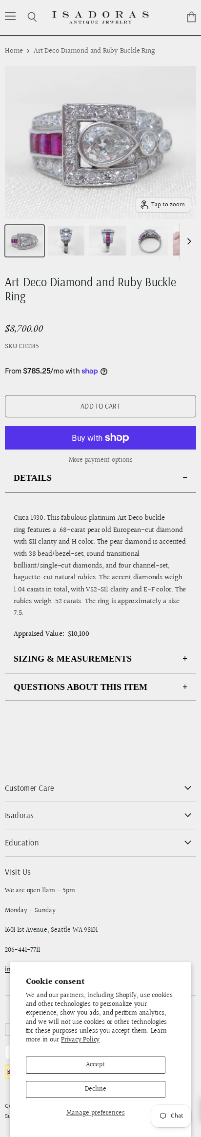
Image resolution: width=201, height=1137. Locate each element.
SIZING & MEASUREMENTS (73, 659)
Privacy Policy (80, 1040)
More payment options (101, 460)
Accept (95, 1064)
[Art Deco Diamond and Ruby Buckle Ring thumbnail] (24, 240)
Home (14, 51)
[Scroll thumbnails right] (187, 241)
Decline (95, 1089)
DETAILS (33, 478)
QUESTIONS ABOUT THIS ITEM (80, 687)
